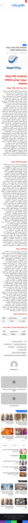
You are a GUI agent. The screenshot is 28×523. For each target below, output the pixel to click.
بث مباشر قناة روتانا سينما (19, 344)
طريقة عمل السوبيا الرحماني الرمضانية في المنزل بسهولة (10, 450)
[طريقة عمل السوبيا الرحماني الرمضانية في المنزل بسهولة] (23, 451)
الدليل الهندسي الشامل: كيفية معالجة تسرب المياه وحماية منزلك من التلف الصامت (21, 423)
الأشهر (23, 445)
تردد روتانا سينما (7, 344)
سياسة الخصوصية (14, 518)
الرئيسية (24, 42)
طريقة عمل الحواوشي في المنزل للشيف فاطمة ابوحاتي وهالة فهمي (10, 473)
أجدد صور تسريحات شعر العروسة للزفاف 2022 (10, 461)
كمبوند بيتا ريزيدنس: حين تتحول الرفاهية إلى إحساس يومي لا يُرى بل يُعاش (7, 493)
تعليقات (4, 445)
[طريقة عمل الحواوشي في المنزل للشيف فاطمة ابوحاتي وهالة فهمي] (23, 474)
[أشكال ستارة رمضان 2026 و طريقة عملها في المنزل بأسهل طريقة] (21, 431)
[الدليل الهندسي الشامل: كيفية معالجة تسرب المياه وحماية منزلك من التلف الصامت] (21, 417)
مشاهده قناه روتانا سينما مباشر (18, 352)
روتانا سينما (10, 347)
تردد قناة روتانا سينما (20, 347)
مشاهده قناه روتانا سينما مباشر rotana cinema (14, 355)
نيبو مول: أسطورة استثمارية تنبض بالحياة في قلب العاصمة (21, 492)
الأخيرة (14, 445)
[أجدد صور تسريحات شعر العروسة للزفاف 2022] (23, 462)
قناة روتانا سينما (21, 349)
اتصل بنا (8, 518)
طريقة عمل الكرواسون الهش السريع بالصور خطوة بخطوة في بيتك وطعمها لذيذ (7, 437)
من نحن (19, 518)
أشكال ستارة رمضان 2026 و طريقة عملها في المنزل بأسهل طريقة (13, 1)
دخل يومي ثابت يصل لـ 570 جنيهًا (22, 507)
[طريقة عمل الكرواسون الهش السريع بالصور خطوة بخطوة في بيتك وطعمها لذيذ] (7, 431)
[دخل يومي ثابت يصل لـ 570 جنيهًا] (21, 501)
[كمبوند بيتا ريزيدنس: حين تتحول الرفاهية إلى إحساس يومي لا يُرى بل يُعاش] (7, 487)
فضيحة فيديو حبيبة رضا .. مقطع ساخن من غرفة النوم (10, 467)
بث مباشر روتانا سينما (17, 341)
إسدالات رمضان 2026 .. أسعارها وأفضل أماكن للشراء (7, 422)
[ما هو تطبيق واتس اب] (23, 457)
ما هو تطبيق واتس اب (14, 455)
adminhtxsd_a (14, 369)
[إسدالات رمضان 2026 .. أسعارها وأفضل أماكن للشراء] (7, 417)
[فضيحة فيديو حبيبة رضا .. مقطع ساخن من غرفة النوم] (23, 468)
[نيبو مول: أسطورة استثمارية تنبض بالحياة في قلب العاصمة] (21, 487)
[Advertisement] (14, 23)
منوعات (20, 42)
